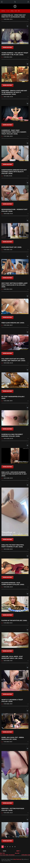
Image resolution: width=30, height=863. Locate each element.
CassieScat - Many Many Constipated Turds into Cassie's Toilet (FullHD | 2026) (13, 132)
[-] (27, 26)
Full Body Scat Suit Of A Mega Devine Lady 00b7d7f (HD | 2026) (13, 359)
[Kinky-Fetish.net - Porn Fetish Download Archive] (15, 6)
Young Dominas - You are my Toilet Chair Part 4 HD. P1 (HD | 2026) (14, 53)
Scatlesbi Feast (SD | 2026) (11, 247)
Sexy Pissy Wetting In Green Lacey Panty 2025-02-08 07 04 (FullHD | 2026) (14, 285)
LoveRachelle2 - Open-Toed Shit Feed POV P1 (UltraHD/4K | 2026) (13, 16)
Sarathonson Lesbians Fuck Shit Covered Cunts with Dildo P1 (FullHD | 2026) (14, 171)
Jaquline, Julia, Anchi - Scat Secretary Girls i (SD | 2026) (12, 657)
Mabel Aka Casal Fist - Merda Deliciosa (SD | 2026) (12, 738)
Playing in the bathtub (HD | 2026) (14, 620)
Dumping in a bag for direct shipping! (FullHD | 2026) (12, 435)
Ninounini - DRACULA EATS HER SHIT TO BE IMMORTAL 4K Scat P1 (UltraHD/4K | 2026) (14, 92)
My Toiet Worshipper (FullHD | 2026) (13, 397)
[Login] (28, 2)
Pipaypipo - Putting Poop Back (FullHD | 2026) (12, 809)
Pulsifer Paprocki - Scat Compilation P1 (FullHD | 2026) (12, 583)
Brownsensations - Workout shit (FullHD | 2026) (14, 210)
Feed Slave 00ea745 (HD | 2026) (12, 322)
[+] (27, 24)
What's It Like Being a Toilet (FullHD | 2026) (12, 700)
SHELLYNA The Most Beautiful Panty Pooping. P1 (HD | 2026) (12, 545)
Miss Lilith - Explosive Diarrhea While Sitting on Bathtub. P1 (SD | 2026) (14, 474)
